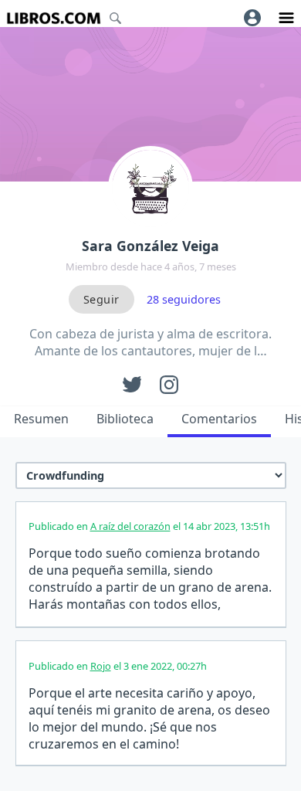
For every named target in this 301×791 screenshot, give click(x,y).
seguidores (184, 299)
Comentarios (219, 418)
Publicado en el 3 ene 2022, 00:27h (118, 666)
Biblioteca (125, 418)
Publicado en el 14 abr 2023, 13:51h (149, 526)
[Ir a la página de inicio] (53, 18)
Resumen (41, 418)
